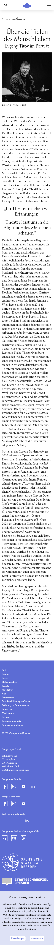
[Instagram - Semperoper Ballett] (14, 803)
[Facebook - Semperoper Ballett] (4, 803)
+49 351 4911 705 (10, 766)
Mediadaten (8, 713)
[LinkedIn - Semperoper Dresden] (33, 786)
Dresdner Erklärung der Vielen (16, 701)
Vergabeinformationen (12, 725)
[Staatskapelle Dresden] (25, 862)
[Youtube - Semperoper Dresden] (23, 786)
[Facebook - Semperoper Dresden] (4, 786)
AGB (4, 694)
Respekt (6, 717)
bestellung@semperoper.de (15, 770)
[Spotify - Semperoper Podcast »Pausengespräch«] (14, 838)
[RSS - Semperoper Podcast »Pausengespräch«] (23, 838)
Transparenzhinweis (11, 721)
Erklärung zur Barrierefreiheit (15, 705)
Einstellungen (17, 938)
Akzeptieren (37, 938)
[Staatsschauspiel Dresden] (25, 882)
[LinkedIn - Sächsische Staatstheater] (27, 821)
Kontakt (6, 674)
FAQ (4, 670)
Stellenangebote (10, 682)
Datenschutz (8, 697)
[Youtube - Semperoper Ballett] (23, 803)
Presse (5, 678)
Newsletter (7, 690)
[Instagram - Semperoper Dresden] (14, 786)
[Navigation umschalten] (49, 5)
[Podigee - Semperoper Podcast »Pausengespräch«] (4, 838)
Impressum (7, 709)
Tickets (5, 686)
